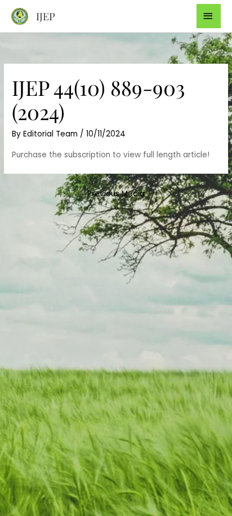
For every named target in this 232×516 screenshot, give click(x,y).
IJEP (45, 16)
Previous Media (116, 193)
